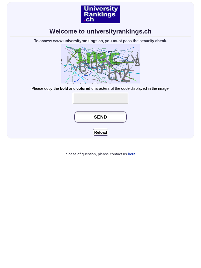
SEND (100, 117)
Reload (100, 132)
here (132, 154)
